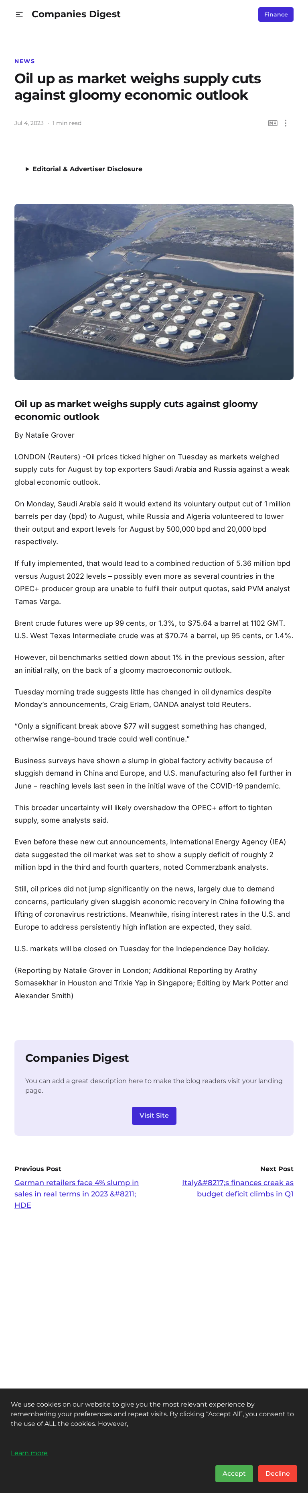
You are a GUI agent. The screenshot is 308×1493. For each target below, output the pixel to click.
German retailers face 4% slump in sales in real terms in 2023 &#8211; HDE (76, 1194)
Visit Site (154, 1115)
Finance (276, 14)
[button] (19, 15)
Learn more (29, 1453)
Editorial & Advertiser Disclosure (87, 169)
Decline (277, 1473)
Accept (234, 1473)
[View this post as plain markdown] (273, 123)
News (24, 61)
